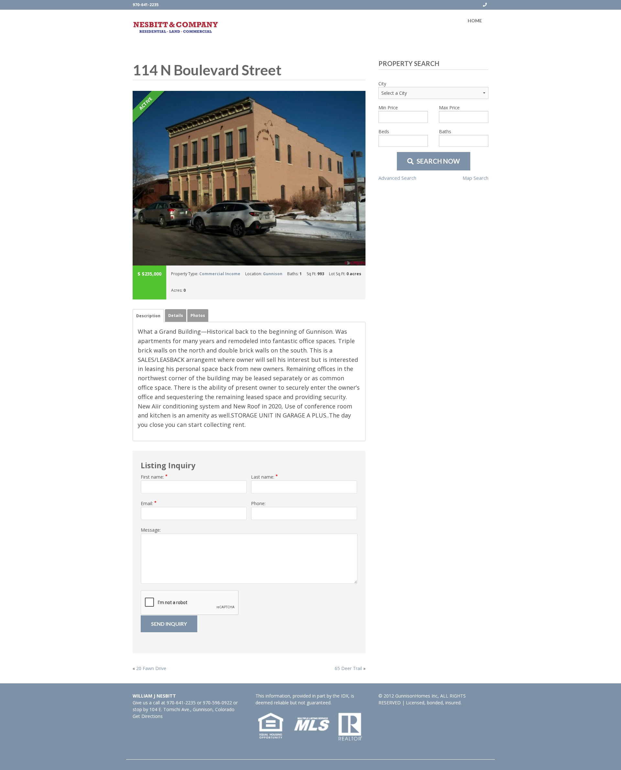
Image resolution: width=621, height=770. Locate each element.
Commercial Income (219, 274)
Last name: (264, 476)
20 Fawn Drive (151, 668)
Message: (151, 530)
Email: (149, 503)
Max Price (449, 107)
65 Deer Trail (348, 668)
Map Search (475, 178)
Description (148, 316)
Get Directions (148, 716)
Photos (198, 315)
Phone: (258, 503)
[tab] (148, 315)
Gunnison (272, 274)
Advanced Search (397, 178)
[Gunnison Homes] (176, 27)
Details (175, 315)
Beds (383, 131)
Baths (445, 131)
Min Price (388, 107)
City (382, 84)
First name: (154, 476)
